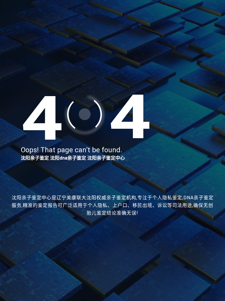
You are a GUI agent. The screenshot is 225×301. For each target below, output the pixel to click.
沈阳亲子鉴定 (35, 158)
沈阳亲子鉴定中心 (106, 158)
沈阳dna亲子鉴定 (68, 158)
